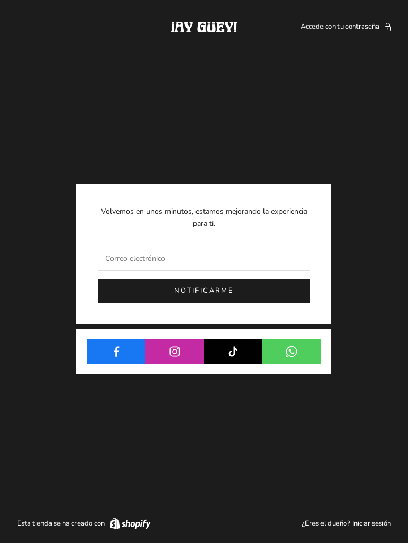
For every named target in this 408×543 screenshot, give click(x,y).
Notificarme (204, 290)
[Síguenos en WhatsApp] (292, 351)
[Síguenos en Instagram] (174, 351)
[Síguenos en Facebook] (116, 351)
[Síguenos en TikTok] (233, 351)
